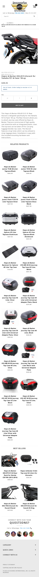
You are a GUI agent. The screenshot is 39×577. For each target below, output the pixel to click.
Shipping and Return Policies (12, 568)
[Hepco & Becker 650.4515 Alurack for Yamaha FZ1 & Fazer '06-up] (19, 50)
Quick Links (8, 550)
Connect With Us (10, 555)
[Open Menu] (3, 6)
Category (7, 545)
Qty (2, 94)
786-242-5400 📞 (26, 528)
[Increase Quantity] (31, 98)
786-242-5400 (19, 13)
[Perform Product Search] (34, 16)
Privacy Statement (9, 564)
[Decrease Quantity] (7, 98)
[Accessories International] (19, 6)
